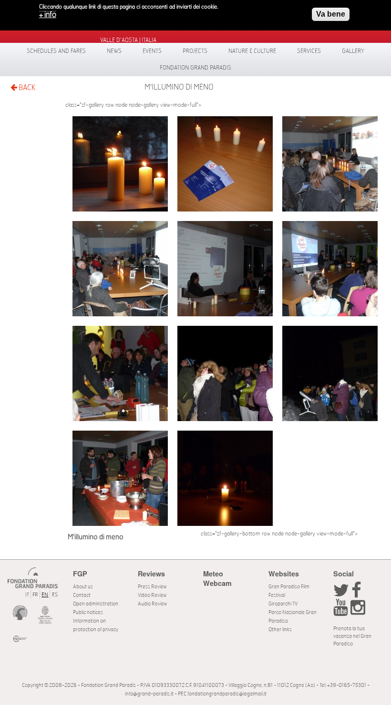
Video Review (152, 595)
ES (55, 594)
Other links (280, 629)
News (114, 51)
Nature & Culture (252, 51)
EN (44, 594)
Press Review (152, 586)
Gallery (353, 51)
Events (152, 51)
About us (83, 586)
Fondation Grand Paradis (195, 67)
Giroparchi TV (283, 603)
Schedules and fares (56, 51)
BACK (26, 87)
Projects (195, 51)
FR (35, 594)
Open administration (95, 603)
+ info (47, 15)
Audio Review (152, 603)
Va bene (330, 14)
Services (309, 51)
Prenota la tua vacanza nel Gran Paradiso (352, 636)
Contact (82, 595)
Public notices (88, 612)
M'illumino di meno (179, 87)
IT (27, 594)
